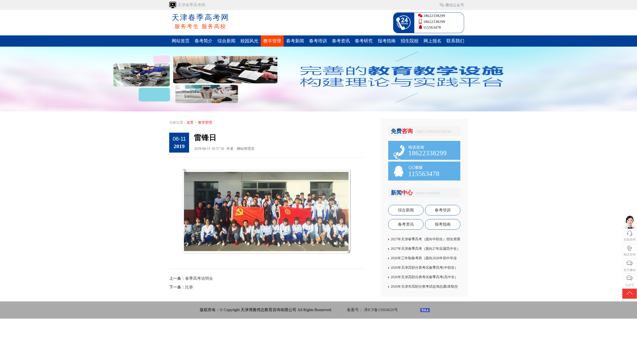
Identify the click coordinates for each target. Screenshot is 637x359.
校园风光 (249, 40)
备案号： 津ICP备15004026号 (372, 310)
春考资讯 (341, 40)
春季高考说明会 (199, 278)
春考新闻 (295, 40)
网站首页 (181, 40)
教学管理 (272, 40)
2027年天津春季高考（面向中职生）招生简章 (425, 239)
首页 (190, 122)
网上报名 (432, 40)
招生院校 (410, 40)
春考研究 (364, 40)
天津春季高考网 (200, 21)
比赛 (189, 287)
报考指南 (387, 40)
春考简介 (203, 40)
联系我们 (455, 40)
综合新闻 (226, 40)
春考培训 (318, 40)
